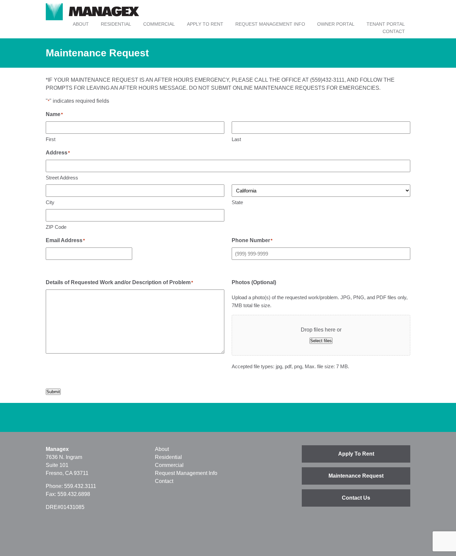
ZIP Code (56, 227)
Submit (53, 391)
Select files (321, 340)
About (81, 24)
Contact (394, 31)
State (237, 202)
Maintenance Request (356, 476)
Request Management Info (270, 24)
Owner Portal (336, 24)
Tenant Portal (386, 24)
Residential (116, 24)
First (50, 139)
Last (236, 139)
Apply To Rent (205, 24)
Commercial (159, 24)
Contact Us (356, 498)
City (50, 202)
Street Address (62, 177)
